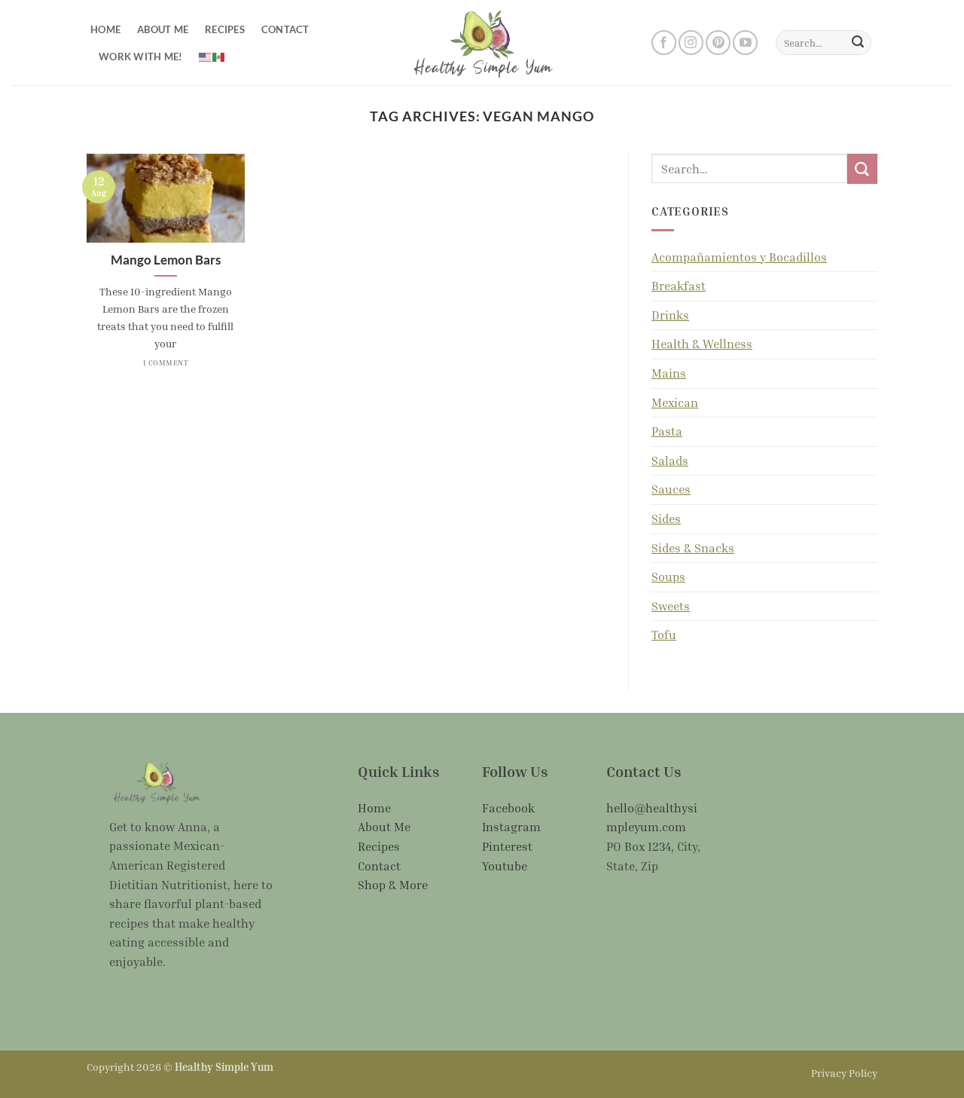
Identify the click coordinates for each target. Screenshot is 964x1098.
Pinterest (507, 846)
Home (105, 29)
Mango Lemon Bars (166, 260)
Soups (668, 576)
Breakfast (678, 285)
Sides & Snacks (692, 547)
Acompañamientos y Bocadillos (739, 257)
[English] (205, 55)
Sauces (671, 489)
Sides (666, 518)
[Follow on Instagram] (691, 42)
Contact (285, 29)
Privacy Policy (844, 1072)
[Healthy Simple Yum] (482, 42)
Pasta (666, 431)
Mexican (674, 402)
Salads (669, 460)
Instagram (511, 826)
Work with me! (140, 56)
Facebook (508, 807)
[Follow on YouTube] (745, 42)
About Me (162, 29)
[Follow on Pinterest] (718, 42)
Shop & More (393, 884)
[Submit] (858, 43)
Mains (668, 373)
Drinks (670, 315)
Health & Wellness (701, 343)
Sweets (670, 605)
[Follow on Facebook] (663, 42)
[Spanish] (219, 55)
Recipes (225, 29)
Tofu (663, 634)
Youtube (504, 865)
